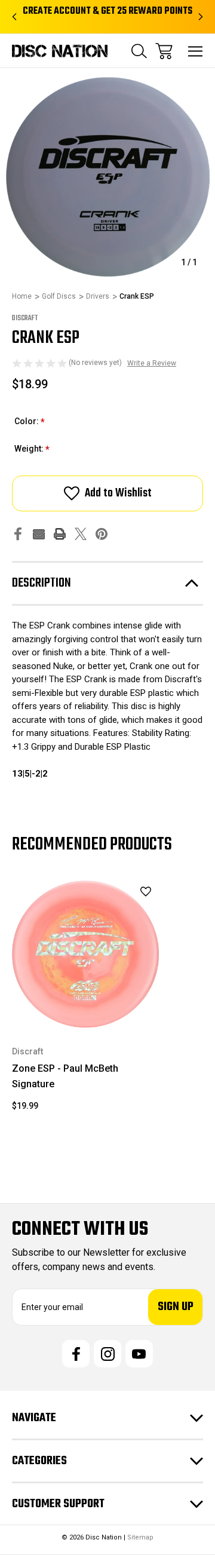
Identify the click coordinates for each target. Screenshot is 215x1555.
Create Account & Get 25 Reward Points (107, 11)
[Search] (139, 51)
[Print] (60, 533)
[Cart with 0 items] (164, 51)
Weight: (32, 449)
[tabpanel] (85, 1001)
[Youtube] (139, 1353)
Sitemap (140, 1537)
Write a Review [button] (151, 363)
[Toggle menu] (195, 51)
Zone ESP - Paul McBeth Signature (65, 1076)
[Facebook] (18, 533)
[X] (81, 533)
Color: (29, 422)
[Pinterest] (102, 533)
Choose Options (85, 1011)
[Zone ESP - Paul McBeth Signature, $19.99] (85, 954)
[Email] (39, 533)
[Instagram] (107, 1353)
